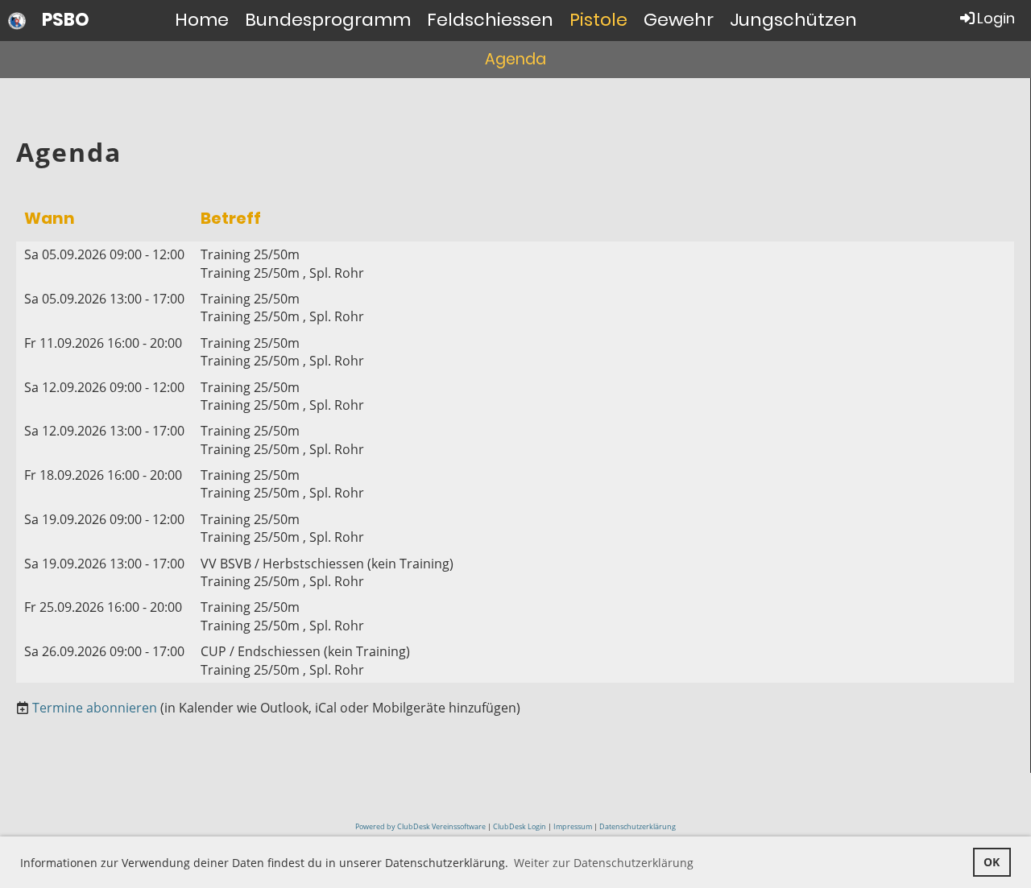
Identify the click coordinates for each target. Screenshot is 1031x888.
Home (202, 19)
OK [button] (991, 861)
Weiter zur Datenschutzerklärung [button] (604, 862)
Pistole (598, 19)
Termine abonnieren (94, 708)
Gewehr (679, 19)
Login (996, 18)
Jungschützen (793, 19)
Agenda (515, 59)
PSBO (65, 20)
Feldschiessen (490, 19)
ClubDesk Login (519, 826)
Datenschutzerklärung (637, 826)
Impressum (573, 826)
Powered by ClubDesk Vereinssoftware (420, 826)
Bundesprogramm (328, 19)
